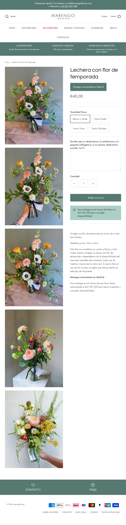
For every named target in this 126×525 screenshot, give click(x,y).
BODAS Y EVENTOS (74, 28)
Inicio (7, 62)
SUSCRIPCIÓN (29, 28)
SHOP (12, 28)
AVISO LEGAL (80, 512)
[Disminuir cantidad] (74, 183)
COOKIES (94, 512)
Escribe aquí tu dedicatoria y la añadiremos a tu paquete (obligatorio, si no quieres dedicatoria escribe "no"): (94, 145)
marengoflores (18, 504)
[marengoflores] (63, 16)
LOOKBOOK (97, 28)
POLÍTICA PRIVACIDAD (110, 512)
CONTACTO (63, 37)
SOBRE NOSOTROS (50, 512)
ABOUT (113, 28)
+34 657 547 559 (68, 6)
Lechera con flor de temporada (23, 62)
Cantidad (74, 176)
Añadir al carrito (96, 197)
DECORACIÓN (50, 28)
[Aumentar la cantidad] (93, 183)
